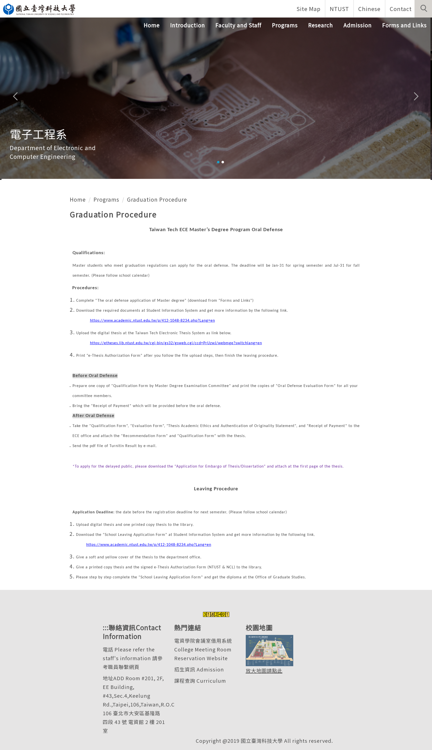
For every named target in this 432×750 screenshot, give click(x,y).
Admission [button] (358, 25)
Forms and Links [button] (404, 25)
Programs (106, 199)
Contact (401, 9)
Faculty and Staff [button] (239, 25)
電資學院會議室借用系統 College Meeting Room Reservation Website (203, 649)
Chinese (369, 9)
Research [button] (320, 25)
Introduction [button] (187, 25)
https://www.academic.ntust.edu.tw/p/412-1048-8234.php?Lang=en (152, 321)
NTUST (339, 9)
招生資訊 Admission (199, 669)
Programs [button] (285, 25)
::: (106, 627)
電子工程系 (38, 134)
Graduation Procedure (157, 199)
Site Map (308, 9)
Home (152, 25)
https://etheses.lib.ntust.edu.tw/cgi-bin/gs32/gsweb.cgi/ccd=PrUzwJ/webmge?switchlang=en (176, 343)
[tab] (218, 162)
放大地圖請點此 (264, 670)
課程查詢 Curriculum (200, 680)
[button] (423, 9)
